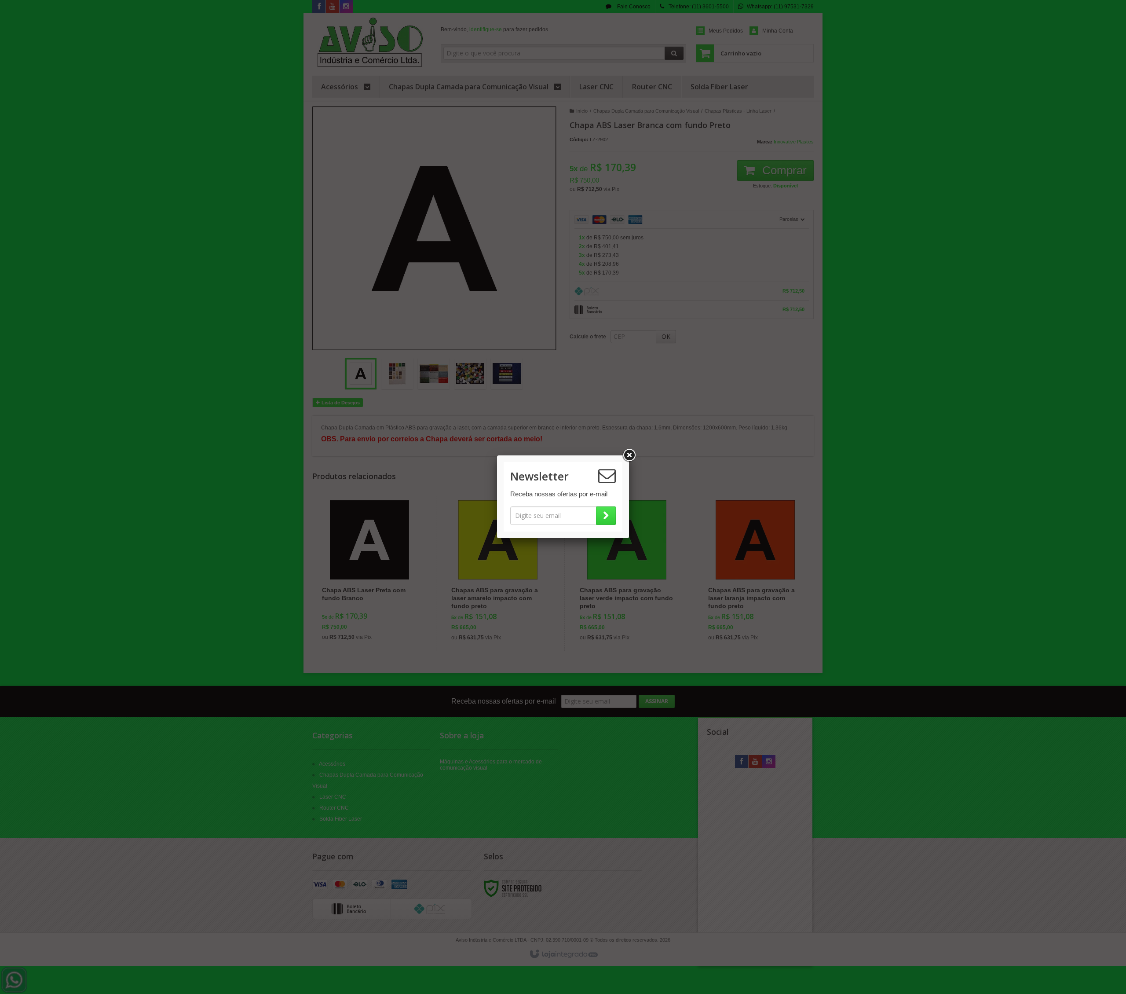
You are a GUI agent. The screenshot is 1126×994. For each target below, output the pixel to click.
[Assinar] (606, 515)
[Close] (629, 455)
